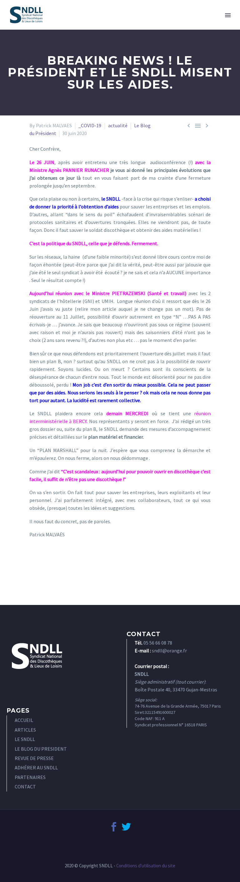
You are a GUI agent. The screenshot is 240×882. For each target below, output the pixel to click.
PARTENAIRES (30, 777)
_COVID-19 (89, 125)
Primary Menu (227, 15)
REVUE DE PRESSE (34, 758)
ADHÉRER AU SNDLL (36, 767)
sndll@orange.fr (169, 650)
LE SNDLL (25, 739)
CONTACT (25, 786)
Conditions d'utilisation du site (145, 866)
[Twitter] (126, 826)
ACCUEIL (24, 720)
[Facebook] (113, 826)
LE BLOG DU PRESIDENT (41, 749)
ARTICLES (25, 730)
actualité (118, 125)
